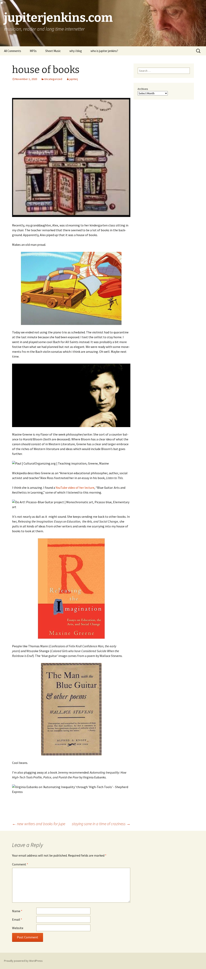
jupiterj (73, 79)
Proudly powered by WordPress (23, 961)
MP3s (33, 51)
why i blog (75, 51)
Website (17, 928)
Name (17, 911)
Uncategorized (53, 79)
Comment (20, 864)
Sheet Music (53, 51)
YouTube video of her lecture (75, 488)
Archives (143, 89)
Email (17, 919)
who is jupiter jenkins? (104, 51)
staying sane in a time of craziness (101, 823)
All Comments (12, 51)
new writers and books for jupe (38, 823)
